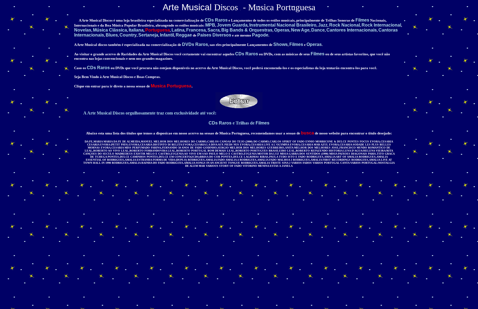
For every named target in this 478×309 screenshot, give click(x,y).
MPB (210, 25)
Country (128, 35)
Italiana (136, 30)
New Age (300, 30)
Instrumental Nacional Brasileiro (282, 25)
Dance (318, 30)
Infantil (167, 35)
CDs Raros (216, 20)
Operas (281, 30)
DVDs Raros (195, 44)
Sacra (213, 30)
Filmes (362, 20)
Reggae (184, 35)
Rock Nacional (344, 25)
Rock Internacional (381, 25)
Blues (112, 35)
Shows (280, 44)
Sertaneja (148, 35)
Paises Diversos (214, 35)
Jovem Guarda (232, 25)
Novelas (82, 30)
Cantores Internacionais (351, 30)
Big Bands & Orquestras (246, 30)
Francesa (196, 30)
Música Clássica (110, 30)
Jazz (323, 25)
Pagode (260, 35)
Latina (178, 30)
